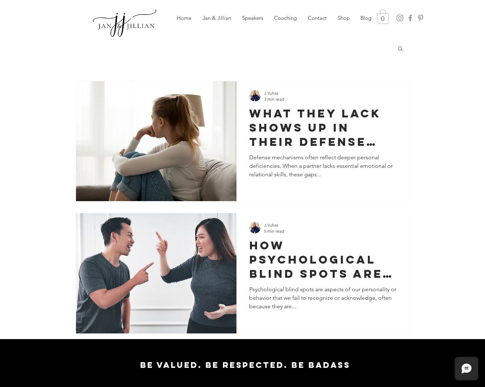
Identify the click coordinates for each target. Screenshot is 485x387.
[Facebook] (410, 17)
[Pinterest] (420, 17)
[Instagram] (400, 17)
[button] (252, 18)
